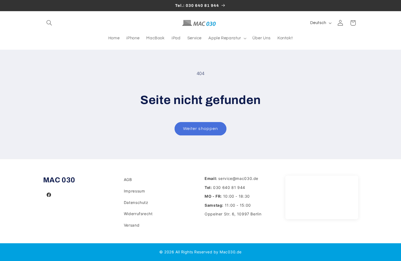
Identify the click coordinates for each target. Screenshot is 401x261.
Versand (131, 225)
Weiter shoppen (200, 128)
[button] (49, 23)
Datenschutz (136, 202)
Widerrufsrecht (138, 213)
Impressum (134, 191)
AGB (128, 179)
